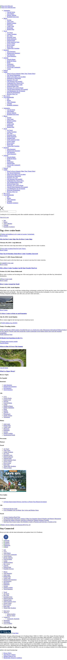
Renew (9, 100)
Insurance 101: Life (12, 80)
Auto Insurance (11, 51)
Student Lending (11, 23)
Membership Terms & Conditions (12, 658)
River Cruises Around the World (9, 284)
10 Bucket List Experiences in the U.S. (11, 338)
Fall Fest (5, 401)
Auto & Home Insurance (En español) (17, 89)
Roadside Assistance (12, 105)
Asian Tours (6, 450)
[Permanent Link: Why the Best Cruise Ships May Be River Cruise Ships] (17, 234)
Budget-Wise (10, 29)
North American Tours (13, 42)
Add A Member (11, 102)
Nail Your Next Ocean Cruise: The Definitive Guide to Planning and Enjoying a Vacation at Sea (29, 522)
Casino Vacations (11, 34)
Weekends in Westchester (14, 78)
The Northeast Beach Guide (14, 84)
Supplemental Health (9, 435)
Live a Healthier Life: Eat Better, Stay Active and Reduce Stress (21, 510)
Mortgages (10, 24)
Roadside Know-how (13, 17)
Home (8, 62)
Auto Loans (10, 21)
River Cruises (10, 45)
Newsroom (6, 620)
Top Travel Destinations (13, 75)
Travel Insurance (11, 56)
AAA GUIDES (7, 623)
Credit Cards (10, 26)
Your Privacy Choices (9, 654)
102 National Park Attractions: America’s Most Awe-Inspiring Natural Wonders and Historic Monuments (32, 518)
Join (8, 99)
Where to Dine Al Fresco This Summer (11, 346)
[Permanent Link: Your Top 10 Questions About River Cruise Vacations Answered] (13, 248)
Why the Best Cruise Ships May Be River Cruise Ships (16, 239)
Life (4, 550)
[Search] (0, 206)
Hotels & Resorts (11, 39)
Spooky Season (7, 415)
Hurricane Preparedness (13, 92)
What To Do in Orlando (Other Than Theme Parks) (21, 73)
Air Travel (10, 32)
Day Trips (9, 35)
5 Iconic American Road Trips (11, 517)
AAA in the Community (13, 67)
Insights (5, 411)
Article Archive (11, 614)
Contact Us (6, 617)
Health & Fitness (11, 61)
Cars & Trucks (11, 12)
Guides (5, 72)
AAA (5, 396)
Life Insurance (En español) (14, 81)
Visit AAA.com (4, 217)
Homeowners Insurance (13, 53)
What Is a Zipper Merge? (7, 371)
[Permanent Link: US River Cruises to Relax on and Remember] (6, 308)
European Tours (11, 37)
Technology (10, 64)
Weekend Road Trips (13, 86)
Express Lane (7, 400)
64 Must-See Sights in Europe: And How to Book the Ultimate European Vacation (26, 520)
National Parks (11, 40)
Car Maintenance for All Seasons (16, 91)
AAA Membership (8, 97)
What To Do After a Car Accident (16, 76)
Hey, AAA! (6, 95)
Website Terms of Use (9, 656)
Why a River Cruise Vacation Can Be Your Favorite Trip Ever (18, 268)
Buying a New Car (12, 94)
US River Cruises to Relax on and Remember (13, 313)
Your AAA (6, 611)
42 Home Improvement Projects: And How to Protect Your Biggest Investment (25, 501)
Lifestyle (5, 58)
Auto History (10, 13)
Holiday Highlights (8, 407)
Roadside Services (8, 569)
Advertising (6, 622)
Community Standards (13, 619)
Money (5, 18)
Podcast (5, 70)
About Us (6, 612)
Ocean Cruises (11, 43)
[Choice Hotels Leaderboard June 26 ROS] (13, 491)
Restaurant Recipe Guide (10, 508)
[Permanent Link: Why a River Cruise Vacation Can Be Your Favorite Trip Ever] (6, 263)
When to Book (7, 468)
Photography (7, 414)
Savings (9, 20)
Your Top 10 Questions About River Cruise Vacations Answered (19, 253)
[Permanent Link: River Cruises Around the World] (6, 279)
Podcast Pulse (11, 65)
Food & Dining (11, 59)
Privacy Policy (7, 653)
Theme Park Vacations (13, 48)
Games (9, 69)
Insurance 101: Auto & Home (15, 88)
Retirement (10, 28)
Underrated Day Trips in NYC (15, 83)
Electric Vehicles (11, 15)
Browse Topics (11, 615)
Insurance (6, 50)
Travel (5, 31)
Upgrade (9, 103)
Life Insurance (11, 54)
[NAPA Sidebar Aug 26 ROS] (8, 323)
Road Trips (10, 47)
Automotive (6, 10)
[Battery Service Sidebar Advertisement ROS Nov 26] (15, 525)
